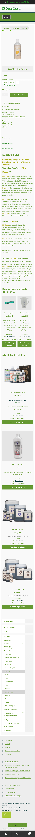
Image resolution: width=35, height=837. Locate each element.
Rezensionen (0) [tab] (7, 148)
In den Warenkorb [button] (17, 422)
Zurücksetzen (10, 85)
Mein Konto (6, 834)
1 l (3, 127)
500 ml (4, 125)
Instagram (8, 754)
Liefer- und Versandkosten (13, 785)
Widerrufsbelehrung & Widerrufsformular (17, 771)
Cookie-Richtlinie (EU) (12, 774)
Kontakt (7, 744)
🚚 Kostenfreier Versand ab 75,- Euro (17, 2)
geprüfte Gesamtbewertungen (17, 400)
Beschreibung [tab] (6, 138)
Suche (17, 834)
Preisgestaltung (10, 792)
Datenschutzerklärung (11, 762)
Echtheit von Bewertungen (13, 796)
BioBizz (24, 28)
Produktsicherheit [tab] (7, 143)
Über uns (7, 747)
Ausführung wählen (9, 344)
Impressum (8, 740)
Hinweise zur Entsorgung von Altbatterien (18, 778)
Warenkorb (27, 832)
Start (7, 28)
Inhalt (7, 80)
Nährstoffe (15, 28)
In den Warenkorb (19, 95)
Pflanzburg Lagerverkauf (12, 751)
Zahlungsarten (9, 788)
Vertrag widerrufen (17, 825)
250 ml (4, 123)
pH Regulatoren (20, 116)
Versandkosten (15, 109)
